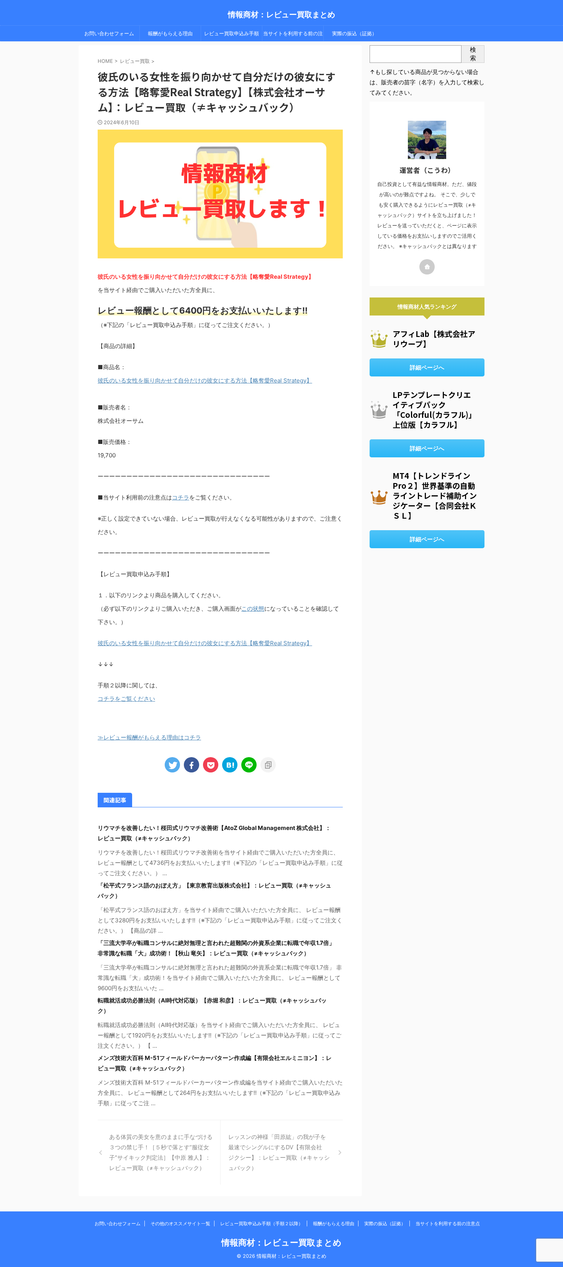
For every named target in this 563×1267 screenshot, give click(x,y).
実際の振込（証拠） (354, 33)
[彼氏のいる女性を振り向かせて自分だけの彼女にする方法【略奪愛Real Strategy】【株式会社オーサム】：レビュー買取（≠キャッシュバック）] (229, 764)
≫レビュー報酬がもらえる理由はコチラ (149, 737)
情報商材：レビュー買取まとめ (281, 14)
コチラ (180, 497)
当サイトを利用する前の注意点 (293, 35)
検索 (473, 54)
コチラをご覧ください (126, 698)
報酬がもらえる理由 (170, 33)
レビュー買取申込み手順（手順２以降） (231, 35)
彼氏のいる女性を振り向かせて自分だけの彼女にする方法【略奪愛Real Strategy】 (205, 380)
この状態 (252, 608)
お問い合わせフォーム (109, 33)
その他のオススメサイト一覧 (180, 1223)
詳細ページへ (427, 367)
